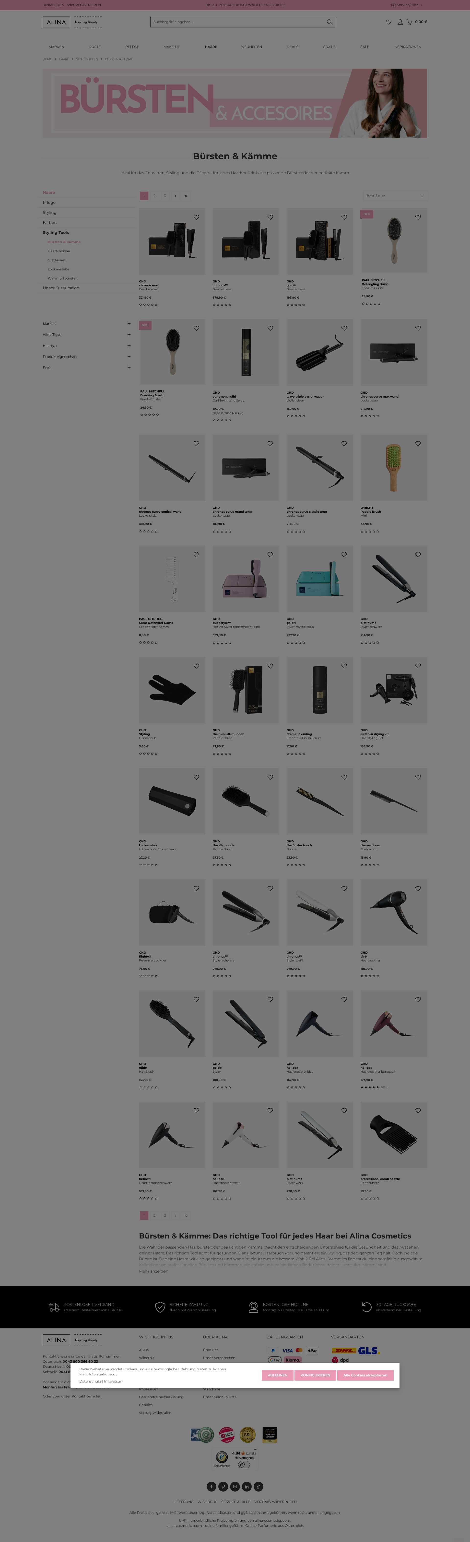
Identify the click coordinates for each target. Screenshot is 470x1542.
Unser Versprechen (219, 1358)
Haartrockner (59, 251)
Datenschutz (90, 1381)
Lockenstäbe (58, 269)
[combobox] (237, 22)
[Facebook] (211, 1487)
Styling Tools (56, 232)
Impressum (149, 1389)
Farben (50, 222)
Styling (50, 212)
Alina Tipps (52, 334)
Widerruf (146, 1358)
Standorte (211, 1389)
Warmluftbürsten (63, 278)
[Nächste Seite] (175, 196)
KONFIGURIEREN (315, 1375)
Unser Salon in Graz (219, 1397)
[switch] (244, 1464)
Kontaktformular (86, 1396)
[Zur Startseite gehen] (72, 22)
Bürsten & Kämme (64, 242)
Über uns (210, 1350)
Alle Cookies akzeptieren (365, 1375)
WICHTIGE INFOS (156, 1337)
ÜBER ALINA (215, 1337)
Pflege (49, 202)
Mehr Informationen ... (98, 1374)
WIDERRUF (207, 1502)
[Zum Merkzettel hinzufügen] (196, 217)
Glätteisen (56, 260)
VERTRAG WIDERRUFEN (275, 1502)
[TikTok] (258, 1487)
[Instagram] (235, 1487)
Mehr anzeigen (153, 1271)
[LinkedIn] (247, 1487)
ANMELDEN (54, 5)
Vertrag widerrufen (155, 1412)
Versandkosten (219, 1512)
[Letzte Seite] (186, 196)
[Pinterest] (223, 1487)
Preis (47, 367)
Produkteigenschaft (60, 356)
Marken (49, 323)
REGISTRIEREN (88, 5)
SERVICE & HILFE (235, 1502)
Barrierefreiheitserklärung (161, 1397)
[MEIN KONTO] (400, 22)
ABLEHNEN (277, 1375)
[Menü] (255, 1451)
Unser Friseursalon (61, 288)
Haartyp (50, 345)
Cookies (146, 1405)
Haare (49, 192)
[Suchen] (330, 22)
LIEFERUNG (184, 1502)
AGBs (144, 1350)
